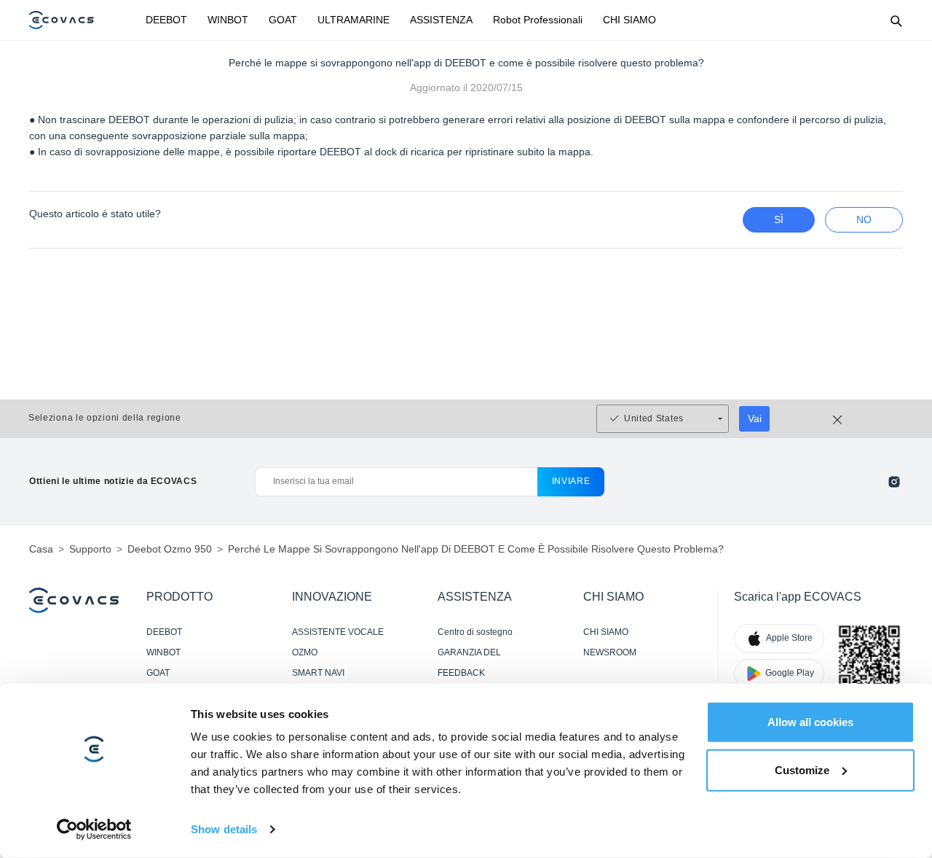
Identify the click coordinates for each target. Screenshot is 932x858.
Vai (755, 418)
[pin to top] (902, 656)
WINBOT (228, 20)
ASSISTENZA (441, 20)
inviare (571, 481)
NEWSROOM (609, 652)
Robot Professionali (537, 20)
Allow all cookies (810, 722)
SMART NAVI (318, 673)
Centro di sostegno (475, 632)
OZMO (304, 652)
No (864, 219)
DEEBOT (166, 20)
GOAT (283, 20)
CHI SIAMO (629, 20)
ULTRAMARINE (353, 20)
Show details (224, 829)
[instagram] (894, 482)
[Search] (895, 20)
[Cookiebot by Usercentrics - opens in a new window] (94, 830)
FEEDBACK (461, 673)
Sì (778, 219)
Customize (802, 769)
